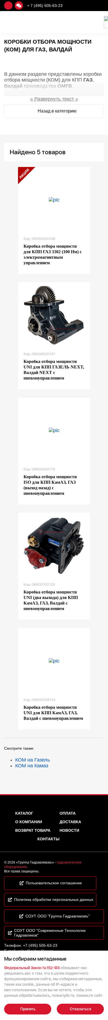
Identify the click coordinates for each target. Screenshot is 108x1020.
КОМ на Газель (32, 760)
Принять (27, 1009)
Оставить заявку (8, 5)
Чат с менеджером (19, 5)
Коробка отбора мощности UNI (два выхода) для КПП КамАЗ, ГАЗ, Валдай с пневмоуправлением (51, 600)
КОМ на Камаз (31, 765)
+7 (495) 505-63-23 (40, 945)
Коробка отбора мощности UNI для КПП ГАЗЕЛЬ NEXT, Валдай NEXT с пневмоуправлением (54, 369)
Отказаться (80, 1009)
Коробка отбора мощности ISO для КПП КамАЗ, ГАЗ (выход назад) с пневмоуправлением (50, 485)
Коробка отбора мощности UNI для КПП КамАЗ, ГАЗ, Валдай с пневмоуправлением (53, 713)
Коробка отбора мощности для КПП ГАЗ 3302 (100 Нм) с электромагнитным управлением (53, 254)
